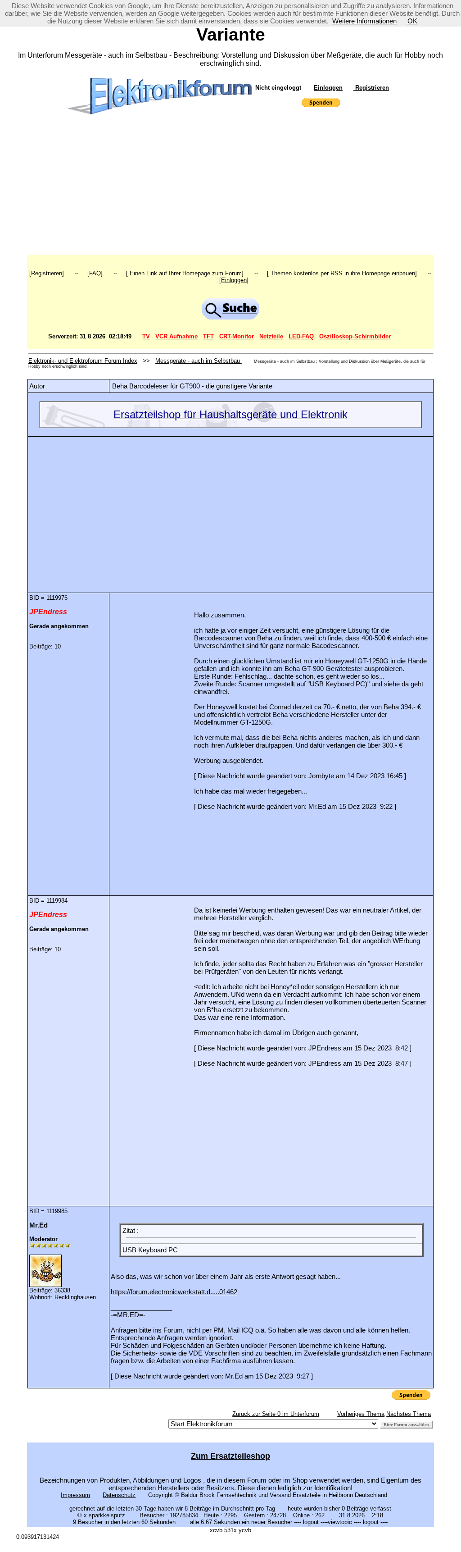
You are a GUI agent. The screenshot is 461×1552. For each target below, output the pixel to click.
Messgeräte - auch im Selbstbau (198, 360)
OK (412, 21)
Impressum (75, 1495)
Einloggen (328, 87)
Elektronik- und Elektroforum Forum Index (82, 360)
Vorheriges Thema (360, 1413)
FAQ (95, 273)
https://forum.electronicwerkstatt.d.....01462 (174, 1292)
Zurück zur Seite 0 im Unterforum (275, 1413)
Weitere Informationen (364, 21)
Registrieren (371, 87)
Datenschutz (119, 1495)
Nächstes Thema (408, 1413)
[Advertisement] (230, 187)
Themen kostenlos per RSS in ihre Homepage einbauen (342, 273)
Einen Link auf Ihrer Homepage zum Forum (185, 273)
